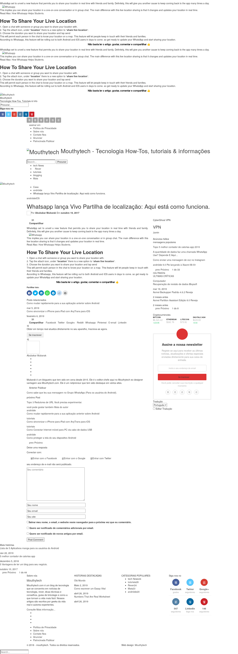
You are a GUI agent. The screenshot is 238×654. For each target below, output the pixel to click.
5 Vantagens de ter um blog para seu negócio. (23, 564)
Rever (38, 168)
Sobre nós (38, 131)
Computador (159, 280)
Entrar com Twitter (101, 458)
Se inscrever (35, 335)
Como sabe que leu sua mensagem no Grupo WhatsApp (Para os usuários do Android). (72, 392)
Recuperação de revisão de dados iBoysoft (175, 284)
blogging (37, 175)
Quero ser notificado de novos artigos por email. (56, 533)
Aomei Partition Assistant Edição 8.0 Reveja (175, 300)
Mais (35, 178)
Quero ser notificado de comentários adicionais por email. (61, 528)
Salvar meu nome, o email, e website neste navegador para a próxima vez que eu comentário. (80, 522)
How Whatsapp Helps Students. (28, 13)
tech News (38, 165)
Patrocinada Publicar (43, 141)
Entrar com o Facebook (45, 458)
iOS (38, 198)
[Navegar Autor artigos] (33, 347)
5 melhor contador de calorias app (17, 556)
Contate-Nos (39, 134)
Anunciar (37, 137)
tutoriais (37, 172)
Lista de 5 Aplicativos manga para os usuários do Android (29, 548)
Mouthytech (34, 580)
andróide (31, 198)
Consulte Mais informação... (41, 609)
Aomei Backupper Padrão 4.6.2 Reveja (173, 292)
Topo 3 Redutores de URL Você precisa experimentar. (54, 402)
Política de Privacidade (45, 128)
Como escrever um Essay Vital (90, 588)
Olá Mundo (79, 580)
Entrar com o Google (74, 458)
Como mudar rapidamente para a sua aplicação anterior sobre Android (63, 303)
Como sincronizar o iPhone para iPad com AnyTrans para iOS (58, 311)
